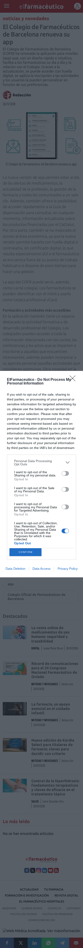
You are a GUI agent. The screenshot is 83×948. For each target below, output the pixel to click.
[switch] (65, 473)
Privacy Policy (68, 568)
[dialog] (41, 474)
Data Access (41, 568)
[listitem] (41, 462)
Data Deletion (15, 568)
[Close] (74, 380)
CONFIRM (26, 552)
